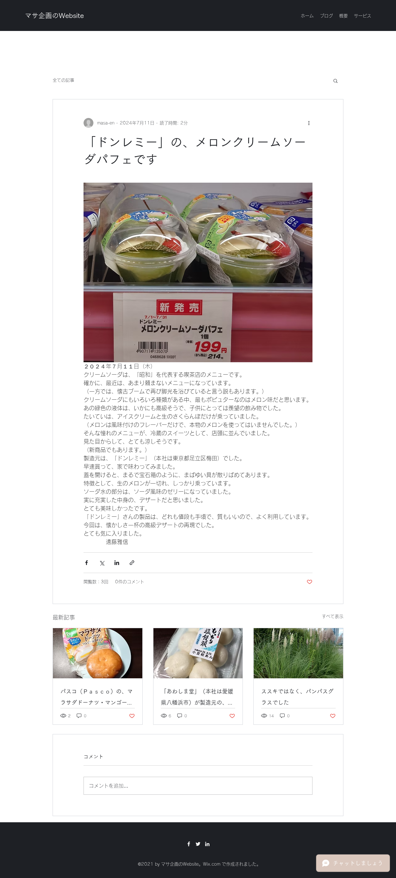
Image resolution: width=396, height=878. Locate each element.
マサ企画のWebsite (54, 15)
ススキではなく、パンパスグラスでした (297, 697)
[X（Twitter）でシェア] (102, 563)
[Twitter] (198, 844)
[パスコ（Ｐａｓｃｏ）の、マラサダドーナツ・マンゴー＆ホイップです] (97, 653)
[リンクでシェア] (132, 563)
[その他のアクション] (308, 123)
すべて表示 (332, 616)
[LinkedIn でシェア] (117, 563)
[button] (335, 80)
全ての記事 (63, 80)
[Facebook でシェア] (86, 563)
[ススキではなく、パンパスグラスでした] (298, 653)
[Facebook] (189, 844)
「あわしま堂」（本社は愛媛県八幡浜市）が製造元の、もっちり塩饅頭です (197, 698)
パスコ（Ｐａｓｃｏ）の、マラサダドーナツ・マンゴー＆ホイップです (96, 698)
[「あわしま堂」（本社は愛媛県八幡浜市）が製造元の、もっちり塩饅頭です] (198, 653)
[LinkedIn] (207, 844)
